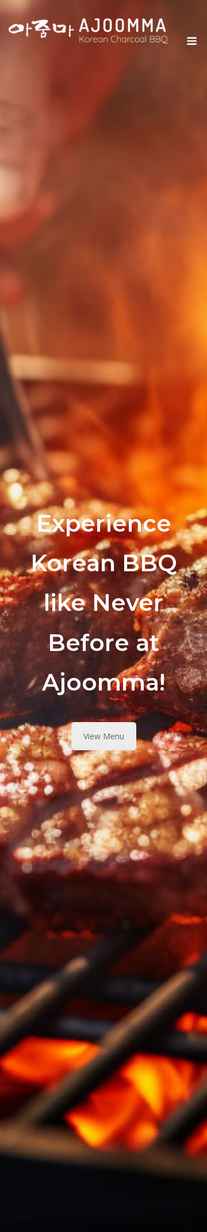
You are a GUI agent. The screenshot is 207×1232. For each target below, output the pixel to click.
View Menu (103, 736)
